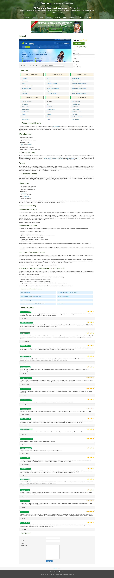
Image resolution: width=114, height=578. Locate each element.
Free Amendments (76, 101)
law (87, 216)
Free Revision (75, 106)
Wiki (34, 17)
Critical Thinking (25, 109)
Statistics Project (25, 119)
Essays (23, 83)
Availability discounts (76, 81)
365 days (49, 81)
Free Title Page (75, 119)
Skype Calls (49, 91)
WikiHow (40, 17)
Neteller (48, 119)
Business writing (25, 106)
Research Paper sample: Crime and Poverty (67, 292)
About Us (57, 17)
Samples (49, 17)
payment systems (47, 158)
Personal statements (26, 88)
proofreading (26, 196)
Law (59, 300)
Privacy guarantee (76, 91)
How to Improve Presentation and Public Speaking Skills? (33, 303)
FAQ (64, 17)
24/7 (48, 78)
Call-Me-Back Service (52, 83)
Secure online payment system (79, 93)
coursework (70, 127)
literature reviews (83, 127)
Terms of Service (54, 571)
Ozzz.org (46, 3)
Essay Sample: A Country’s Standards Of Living (31, 296)
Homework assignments (27, 86)
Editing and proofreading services (79, 83)
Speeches (24, 116)
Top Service (26, 17)
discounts (26, 157)
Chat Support (50, 86)
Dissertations (25, 81)
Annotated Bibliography (27, 101)
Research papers (25, 91)
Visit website (78, 43)
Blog (81, 17)
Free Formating (75, 109)
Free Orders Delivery (76, 111)
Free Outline (74, 114)
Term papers (24, 93)
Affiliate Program (75, 78)
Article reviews (25, 104)
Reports (23, 114)
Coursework (24, 78)
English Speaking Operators (53, 88)
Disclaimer (61, 571)
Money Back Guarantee (77, 86)
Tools (87, 17)
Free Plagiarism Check (77, 116)
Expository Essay (61, 303)
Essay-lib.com (56, 126)
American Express (51, 109)
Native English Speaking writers (79, 88)
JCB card (49, 114)
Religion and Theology (25, 292)
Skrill (48, 116)
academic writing (23, 256)
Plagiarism (23, 193)
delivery (30, 187)
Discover (49, 111)
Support (29, 144)
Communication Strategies (63, 296)
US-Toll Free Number (51, 93)
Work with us (72, 17)
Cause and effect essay (26, 300)
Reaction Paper (25, 111)
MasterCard (49, 106)
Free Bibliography (76, 104)
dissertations (76, 127)
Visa (48, 104)
